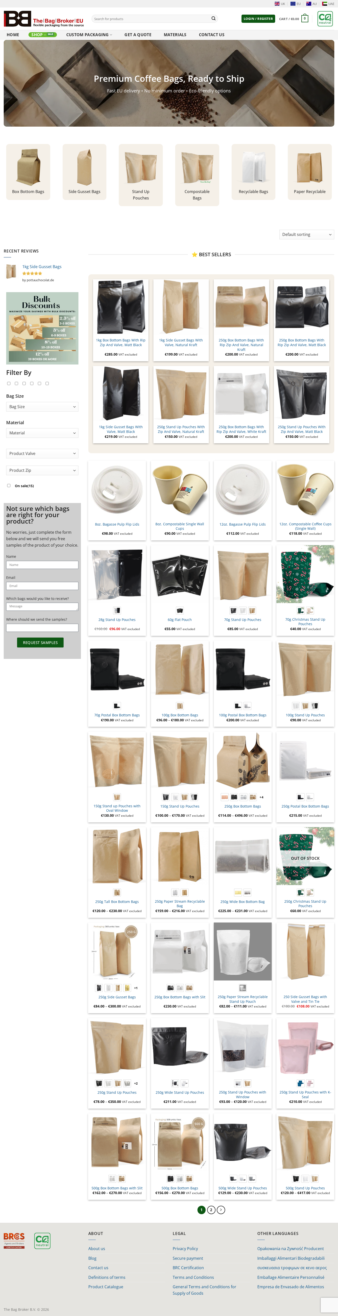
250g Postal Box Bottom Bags (305, 806)
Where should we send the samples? (36, 619)
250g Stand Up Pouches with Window (242, 1094)
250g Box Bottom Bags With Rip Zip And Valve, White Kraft (241, 429)
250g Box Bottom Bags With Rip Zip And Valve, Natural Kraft (241, 345)
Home (13, 34)
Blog (92, 1258)
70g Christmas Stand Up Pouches (305, 621)
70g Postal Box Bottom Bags (117, 715)
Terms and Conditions (193, 1277)
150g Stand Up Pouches (179, 806)
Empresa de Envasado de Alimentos (290, 1286)
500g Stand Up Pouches (305, 1188)
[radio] (117, 610)
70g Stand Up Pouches (242, 619)
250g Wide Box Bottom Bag (242, 901)
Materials (175, 34)
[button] (258, 19)
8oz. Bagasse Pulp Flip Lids (117, 524)
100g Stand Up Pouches (305, 715)
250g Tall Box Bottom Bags (117, 901)
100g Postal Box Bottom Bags (242, 715)
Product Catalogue (105, 1286)
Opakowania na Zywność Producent (290, 1248)
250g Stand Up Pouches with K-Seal (305, 1094)
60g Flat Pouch (180, 619)
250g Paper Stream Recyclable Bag (180, 903)
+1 (136, 988)
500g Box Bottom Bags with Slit (117, 1188)
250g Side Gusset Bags (117, 997)
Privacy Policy (185, 1248)
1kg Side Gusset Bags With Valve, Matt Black (121, 429)
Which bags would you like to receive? (37, 598)
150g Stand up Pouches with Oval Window (117, 808)
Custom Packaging (87, 34)
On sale (24, 485)
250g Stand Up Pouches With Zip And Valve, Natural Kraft (181, 429)
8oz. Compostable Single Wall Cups (179, 526)
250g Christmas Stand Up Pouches (305, 903)
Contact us (211, 34)
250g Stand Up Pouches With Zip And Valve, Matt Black (302, 429)
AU (315, 3)
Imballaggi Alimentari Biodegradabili (291, 1258)
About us (96, 1248)
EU (299, 3)
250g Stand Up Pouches (117, 1092)
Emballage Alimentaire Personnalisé (290, 1277)
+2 (136, 1083)
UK (283, 3)
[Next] (221, 1210)
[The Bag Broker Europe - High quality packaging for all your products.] (44, 19)
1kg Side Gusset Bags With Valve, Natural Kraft (181, 342)
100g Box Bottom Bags (180, 715)
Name (11, 556)
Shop (37, 34)
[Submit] (213, 19)
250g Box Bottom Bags (242, 806)
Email (10, 577)
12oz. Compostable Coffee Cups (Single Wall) (305, 526)
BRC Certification (188, 1267)
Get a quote (137, 34)
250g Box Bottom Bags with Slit (179, 997)
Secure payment (188, 1258)
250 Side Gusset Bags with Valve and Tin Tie (305, 999)
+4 (261, 797)
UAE (331, 3)
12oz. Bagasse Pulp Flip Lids (242, 524)
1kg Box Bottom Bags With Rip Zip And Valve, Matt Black (120, 342)
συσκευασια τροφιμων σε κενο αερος (292, 1267)
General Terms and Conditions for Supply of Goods (204, 1290)
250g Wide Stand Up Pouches (180, 1092)
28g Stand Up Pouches (117, 619)
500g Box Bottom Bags (180, 1188)
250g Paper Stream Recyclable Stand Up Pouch (243, 999)
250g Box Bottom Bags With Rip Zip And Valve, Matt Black (302, 342)
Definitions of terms (106, 1277)
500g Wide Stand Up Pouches (242, 1188)
